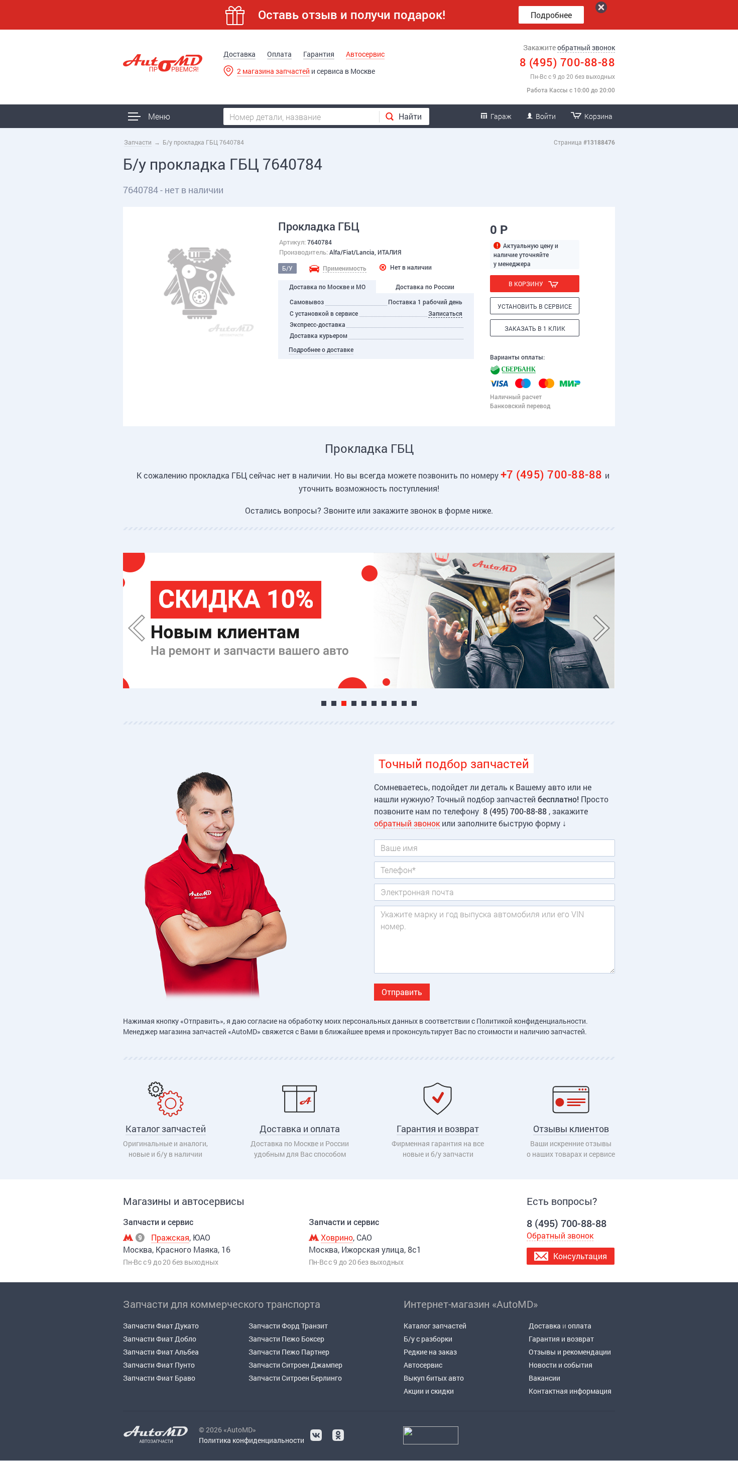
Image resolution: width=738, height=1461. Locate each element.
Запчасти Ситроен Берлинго (295, 1378)
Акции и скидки (429, 1391)
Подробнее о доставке (321, 349)
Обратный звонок (560, 1235)
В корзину (526, 284)
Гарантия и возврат (561, 1339)
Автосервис (365, 54)
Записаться (445, 313)
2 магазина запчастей (273, 71)
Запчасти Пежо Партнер (289, 1352)
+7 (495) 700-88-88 (553, 474)
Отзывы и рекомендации (570, 1352)
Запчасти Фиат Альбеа (161, 1352)
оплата (579, 1325)
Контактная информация (570, 1391)
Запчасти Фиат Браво (159, 1378)
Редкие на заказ (430, 1352)
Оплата (279, 54)
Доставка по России (425, 287)
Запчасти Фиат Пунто (159, 1365)
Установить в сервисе (535, 306)
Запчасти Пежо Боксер (286, 1339)
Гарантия (318, 54)
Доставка (239, 54)
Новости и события (560, 1365)
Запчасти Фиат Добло (159, 1339)
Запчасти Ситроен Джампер (295, 1365)
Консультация (580, 1256)
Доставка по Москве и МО (327, 287)
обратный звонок (586, 47)
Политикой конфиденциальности (531, 1021)
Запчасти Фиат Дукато (161, 1325)
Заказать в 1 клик (535, 328)
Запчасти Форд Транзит (288, 1325)
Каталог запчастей (435, 1325)
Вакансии (544, 1378)
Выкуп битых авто (434, 1378)
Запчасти (138, 142)
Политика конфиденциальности (251, 1440)
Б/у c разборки (428, 1339)
